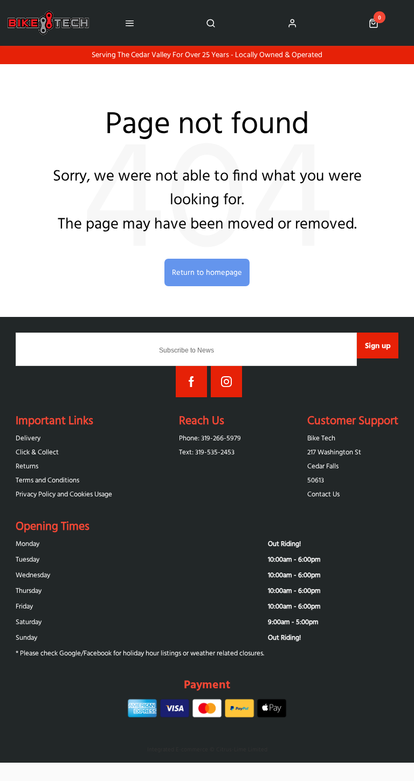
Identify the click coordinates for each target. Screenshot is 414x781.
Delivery (28, 438)
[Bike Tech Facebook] (191, 381)
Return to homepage (207, 272)
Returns (27, 466)
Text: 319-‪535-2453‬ (206, 452)
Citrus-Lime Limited (241, 749)
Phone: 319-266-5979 (210, 438)
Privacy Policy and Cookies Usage (64, 494)
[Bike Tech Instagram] (226, 381)
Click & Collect (37, 452)
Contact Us (323, 494)
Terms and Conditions (47, 480)
